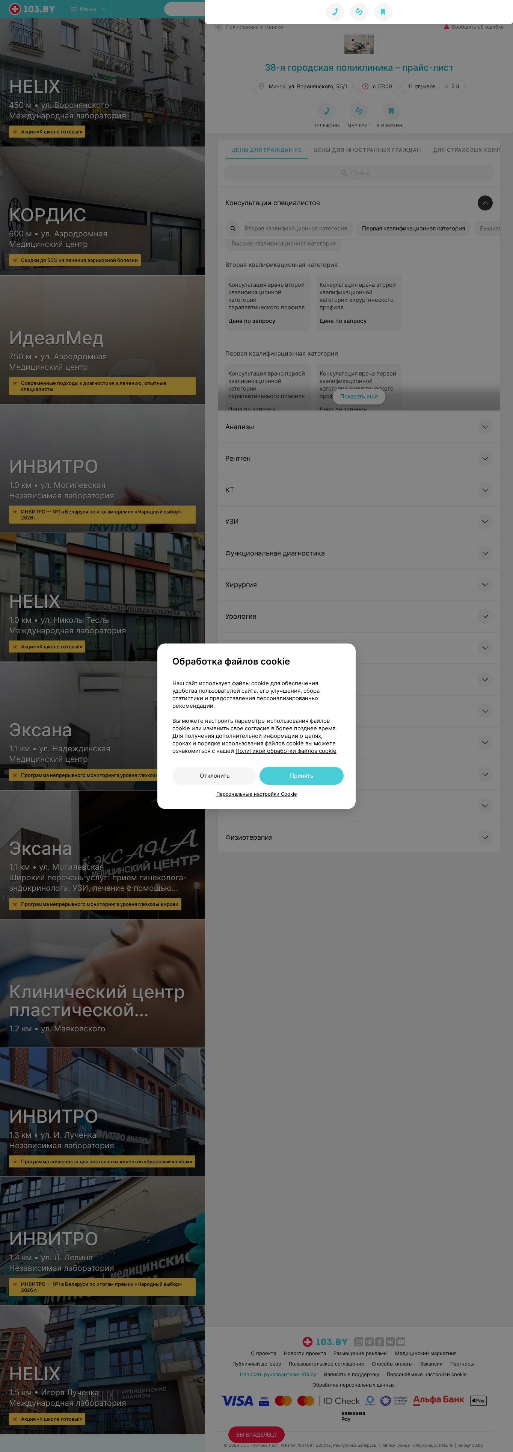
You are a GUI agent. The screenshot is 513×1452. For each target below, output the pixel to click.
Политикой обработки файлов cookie (285, 750)
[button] (359, 12)
